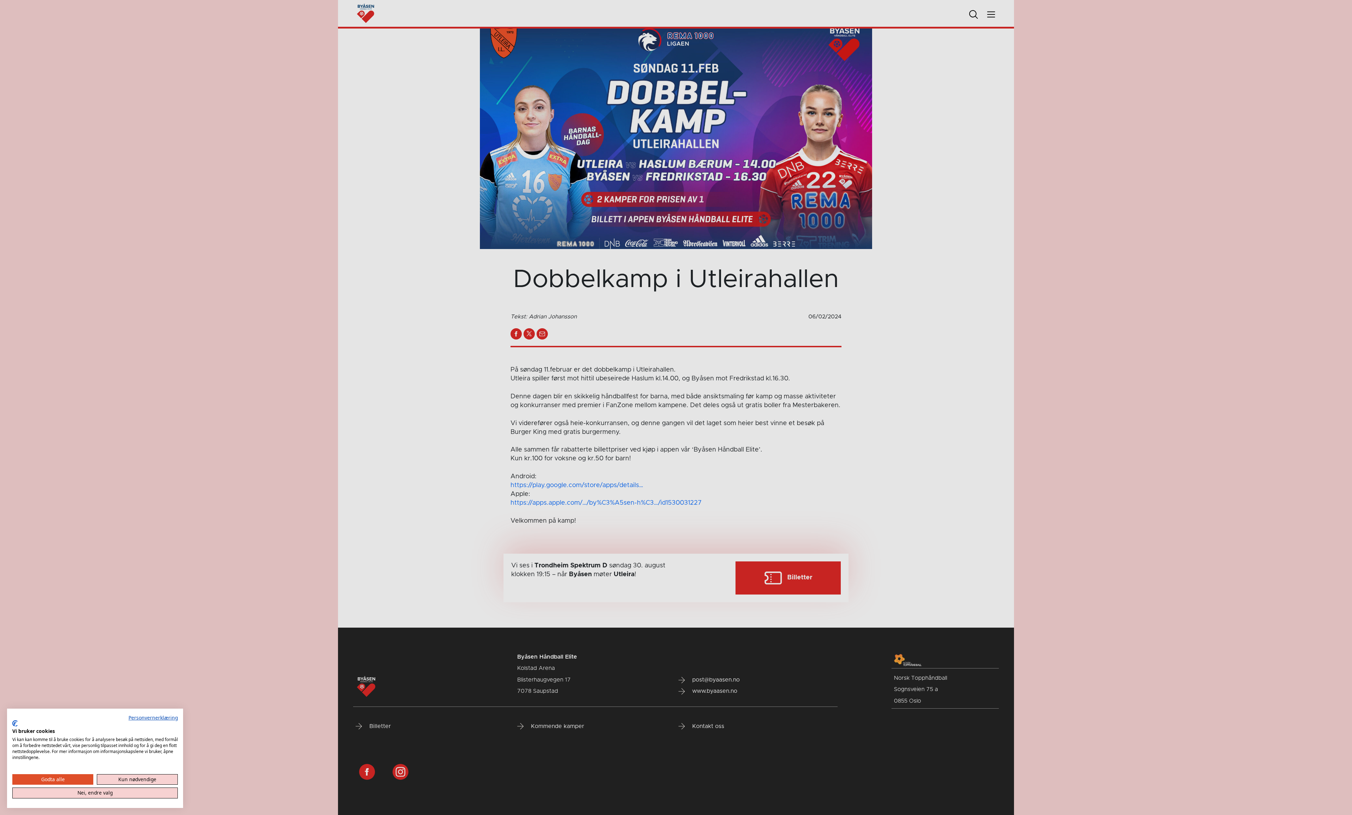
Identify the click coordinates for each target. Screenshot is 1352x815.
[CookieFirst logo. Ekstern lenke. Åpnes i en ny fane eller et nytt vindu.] (15, 723)
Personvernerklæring (153, 717)
